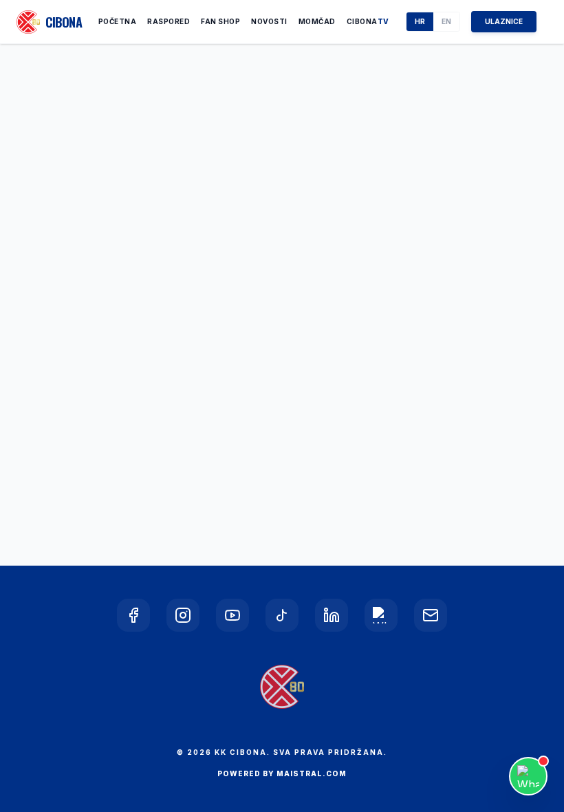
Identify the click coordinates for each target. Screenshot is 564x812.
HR (420, 21)
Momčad (317, 21)
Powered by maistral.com (282, 773)
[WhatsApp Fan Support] (528, 776)
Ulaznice (504, 21)
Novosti (269, 21)
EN (446, 21)
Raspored (168, 21)
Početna (117, 21)
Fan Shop (220, 21)
